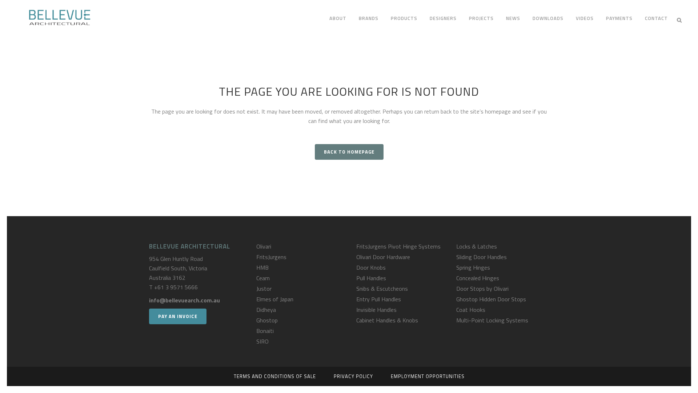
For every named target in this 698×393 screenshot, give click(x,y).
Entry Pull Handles (378, 299)
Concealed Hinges (477, 278)
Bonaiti (265, 331)
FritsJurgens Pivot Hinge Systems (398, 246)
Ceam (263, 278)
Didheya (266, 310)
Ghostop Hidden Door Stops (491, 299)
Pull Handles (371, 278)
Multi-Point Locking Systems (492, 320)
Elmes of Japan (274, 299)
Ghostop (267, 320)
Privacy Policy (353, 376)
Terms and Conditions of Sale (275, 376)
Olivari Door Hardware (383, 257)
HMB (262, 267)
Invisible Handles (376, 310)
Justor (264, 289)
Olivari (263, 246)
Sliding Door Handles (481, 257)
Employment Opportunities (428, 376)
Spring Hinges (473, 267)
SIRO (262, 341)
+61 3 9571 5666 (176, 287)
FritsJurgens (271, 257)
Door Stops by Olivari (482, 289)
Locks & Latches (476, 246)
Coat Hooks (470, 310)
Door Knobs (371, 267)
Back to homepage (349, 151)
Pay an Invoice (177, 316)
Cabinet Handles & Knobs (387, 320)
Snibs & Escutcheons (382, 289)
